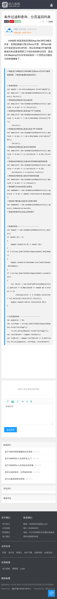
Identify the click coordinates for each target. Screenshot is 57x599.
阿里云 (19, 552)
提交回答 (10, 429)
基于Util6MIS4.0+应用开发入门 (18, 458)
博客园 (15, 568)
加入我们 (6, 536)
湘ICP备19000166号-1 (21, 588)
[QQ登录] (51, 5)
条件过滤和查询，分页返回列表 (18, 472)
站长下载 (28, 552)
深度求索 (38, 552)
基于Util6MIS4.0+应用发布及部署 (19, 465)
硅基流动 (48, 552)
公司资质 (6, 528)
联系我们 (6, 532)
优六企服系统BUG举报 (14, 478)
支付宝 (11, 552)
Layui (22, 568)
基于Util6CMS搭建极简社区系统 (18, 451)
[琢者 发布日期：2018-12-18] (9, 31)
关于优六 (6, 523)
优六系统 (10, 5)
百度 (4, 552)
